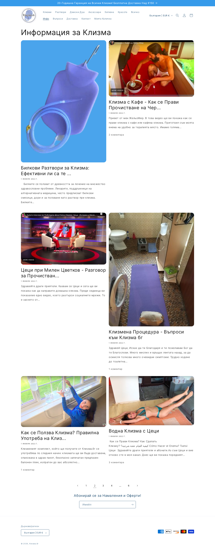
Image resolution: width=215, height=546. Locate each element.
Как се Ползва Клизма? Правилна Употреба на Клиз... (60, 435)
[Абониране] (132, 504)
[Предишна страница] (77, 485)
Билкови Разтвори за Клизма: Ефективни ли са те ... (55, 170)
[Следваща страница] (137, 485)
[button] (177, 15)
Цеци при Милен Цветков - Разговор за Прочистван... (63, 272)
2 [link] (95, 485)
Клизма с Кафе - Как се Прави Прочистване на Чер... (144, 104)
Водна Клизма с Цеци (134, 431)
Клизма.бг (34, 544)
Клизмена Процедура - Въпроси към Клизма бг (146, 334)
